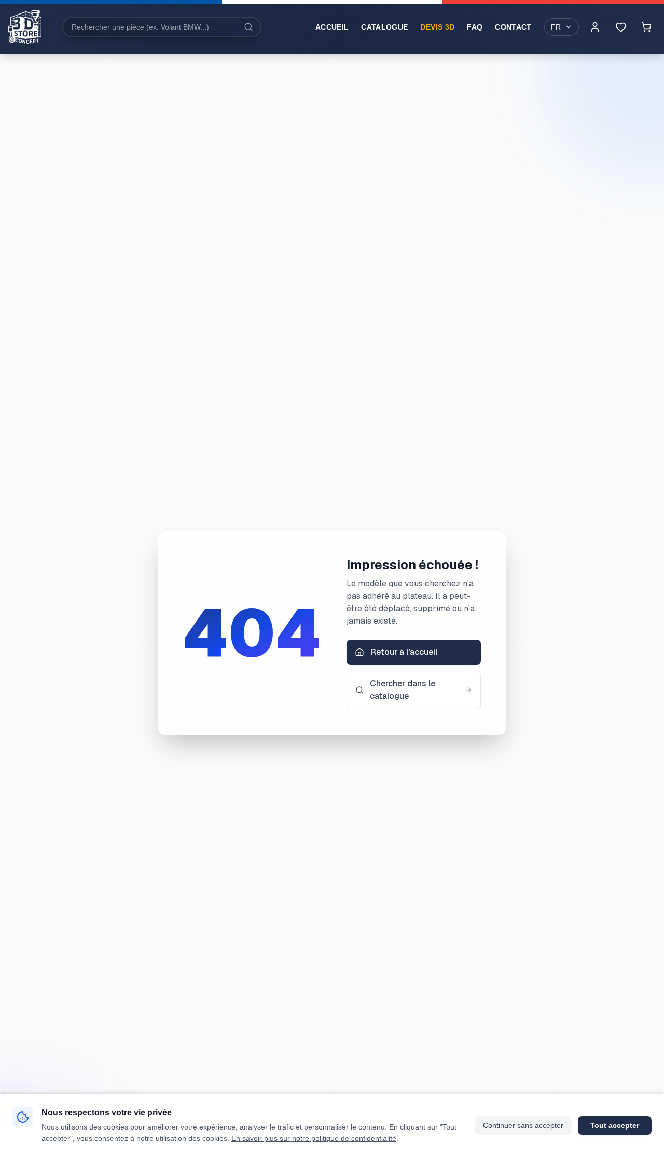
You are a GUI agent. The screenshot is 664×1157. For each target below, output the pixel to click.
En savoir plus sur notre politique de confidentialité (313, 1138)
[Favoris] (621, 27)
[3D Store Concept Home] (25, 27)
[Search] (248, 27)
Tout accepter (614, 1125)
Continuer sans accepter (523, 1125)
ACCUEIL (332, 27)
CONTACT (513, 27)
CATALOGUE (384, 27)
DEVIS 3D (437, 27)
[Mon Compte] (595, 27)
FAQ (474, 27)
